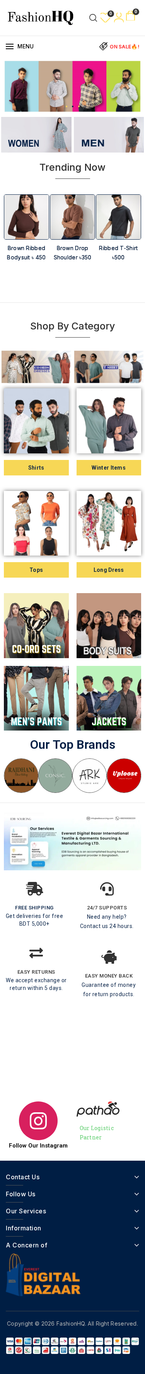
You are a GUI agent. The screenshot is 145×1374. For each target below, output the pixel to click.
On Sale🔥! (124, 46)
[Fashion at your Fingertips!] (40, 17)
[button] (66, 106)
